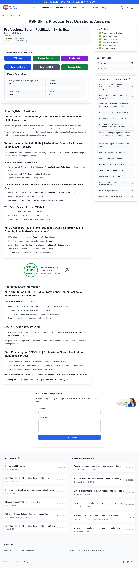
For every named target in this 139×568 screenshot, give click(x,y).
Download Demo (18, 67)
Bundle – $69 (74, 58)
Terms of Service (86, 562)
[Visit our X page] (131, 562)
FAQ (105, 550)
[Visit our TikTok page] (135, 562)
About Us (84, 7)
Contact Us (95, 7)
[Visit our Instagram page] (128, 562)
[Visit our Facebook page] (124, 562)
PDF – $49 (18, 58)
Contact (16, 550)
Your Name (42, 408)
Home (35, 7)
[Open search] (121, 7)
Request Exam (32, 550)
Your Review (42, 417)
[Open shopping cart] (127, 7)
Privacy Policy (73, 562)
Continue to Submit (69, 437)
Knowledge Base (61, 7)
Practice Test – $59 (46, 58)
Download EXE (46, 67)
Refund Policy (76, 550)
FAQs (75, 7)
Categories (45, 7)
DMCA (86, 550)
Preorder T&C (96, 550)
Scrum (10, 15)
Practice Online (74, 67)
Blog (104, 7)
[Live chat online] (126, 402)
